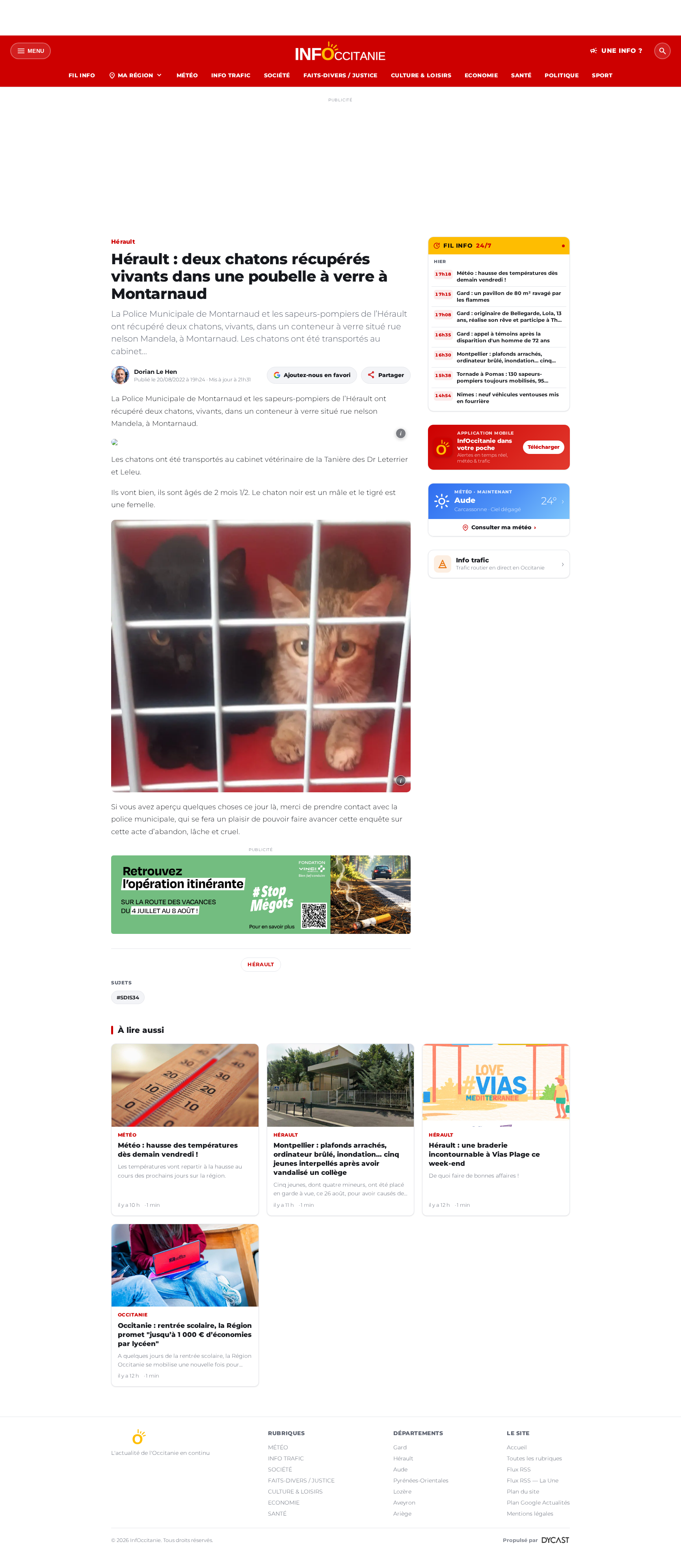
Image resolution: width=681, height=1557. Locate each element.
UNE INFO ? (616, 51)
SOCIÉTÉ (277, 75)
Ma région (135, 75)
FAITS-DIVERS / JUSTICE (340, 75)
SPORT (602, 75)
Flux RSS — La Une (532, 1480)
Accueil (517, 1447)
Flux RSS (519, 1469)
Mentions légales (530, 1513)
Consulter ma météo (503, 527)
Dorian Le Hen (155, 371)
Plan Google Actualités (538, 1502)
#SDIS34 (128, 997)
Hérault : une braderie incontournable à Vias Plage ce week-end (484, 1154)
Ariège (402, 1513)
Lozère (402, 1491)
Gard (400, 1447)
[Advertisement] (340, 161)
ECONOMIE (481, 75)
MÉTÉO (187, 75)
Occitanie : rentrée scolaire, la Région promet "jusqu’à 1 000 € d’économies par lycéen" (185, 1335)
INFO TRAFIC (231, 75)
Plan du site (523, 1491)
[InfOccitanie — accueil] (340, 51)
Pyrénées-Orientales (420, 1480)
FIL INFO (82, 75)
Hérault (123, 241)
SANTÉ (521, 75)
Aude (400, 1469)
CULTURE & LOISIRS (421, 75)
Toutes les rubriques (534, 1458)
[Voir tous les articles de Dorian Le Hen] (120, 375)
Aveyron (404, 1502)
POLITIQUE (562, 75)
